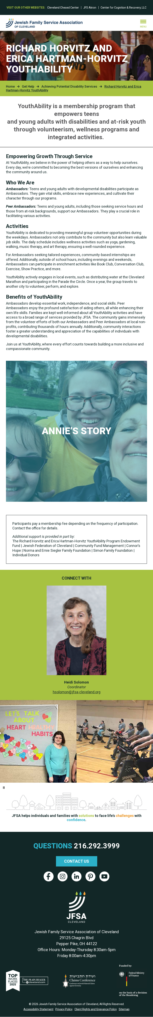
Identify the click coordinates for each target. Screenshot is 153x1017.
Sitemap (124, 1009)
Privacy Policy (64, 1009)
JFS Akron (89, 7)
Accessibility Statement (38, 1009)
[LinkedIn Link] (76, 876)
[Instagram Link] (63, 876)
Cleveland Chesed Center (63, 7)
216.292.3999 (97, 846)
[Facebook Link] (49, 876)
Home (10, 86)
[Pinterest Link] (90, 876)
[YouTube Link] (104, 876)
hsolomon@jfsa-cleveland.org (76, 692)
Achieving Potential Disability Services (69, 86)
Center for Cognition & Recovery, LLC (123, 7)
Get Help (28, 86)
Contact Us (76, 861)
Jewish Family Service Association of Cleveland (44, 23)
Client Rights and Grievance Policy (96, 1009)
